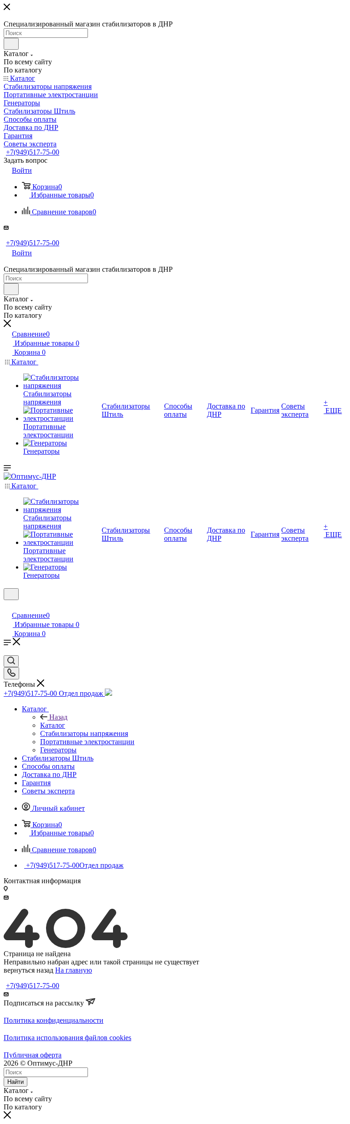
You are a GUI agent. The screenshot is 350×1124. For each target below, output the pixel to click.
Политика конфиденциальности (53, 1020)
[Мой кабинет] (8, 606)
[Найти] (11, 44)
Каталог (52, 725)
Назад (58, 717)
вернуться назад (28, 970)
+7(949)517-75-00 (32, 152)
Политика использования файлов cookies (67, 1037)
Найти (15, 1081)
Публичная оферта (33, 1055)
